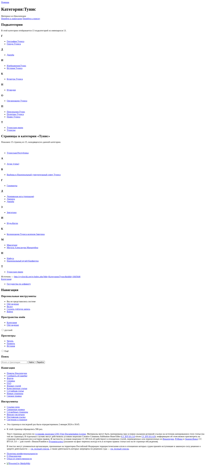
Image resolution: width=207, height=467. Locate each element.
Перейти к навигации (11, 18)
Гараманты (12, 185)
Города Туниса (14, 44)
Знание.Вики (191, 439)
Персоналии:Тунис (16, 112)
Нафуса (10, 258)
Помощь (5, 2)
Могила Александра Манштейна (22, 247)
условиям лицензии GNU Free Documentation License (60, 434)
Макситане (12, 245)
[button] (3, 330)
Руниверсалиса (56, 441)
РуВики (179, 439)
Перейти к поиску (31, 18)
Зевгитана (11, 212)
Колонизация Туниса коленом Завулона (26, 234)
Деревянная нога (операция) (20, 196)
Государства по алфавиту (19, 284)
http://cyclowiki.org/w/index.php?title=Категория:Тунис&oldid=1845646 (47, 276)
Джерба (10, 55)
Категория (6, 279)
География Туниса (15, 41)
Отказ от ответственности (19, 458)
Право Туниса (13, 117)
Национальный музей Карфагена (23, 261)
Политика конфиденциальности (22, 453)
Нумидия (11, 90)
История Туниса (14, 68)
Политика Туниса (15, 114)
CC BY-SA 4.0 (148, 436)
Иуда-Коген (12, 223)
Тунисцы (11, 130)
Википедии (168, 439)
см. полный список (40, 449)
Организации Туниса (17, 101)
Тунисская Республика (18, 153)
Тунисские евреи (15, 127)
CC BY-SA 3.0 (128, 436)
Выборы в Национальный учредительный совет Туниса (34, 174)
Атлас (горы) (13, 164)
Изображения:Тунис (16, 65)
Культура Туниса (15, 79)
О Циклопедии (14, 456)
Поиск (5, 356)
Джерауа (11, 199)
